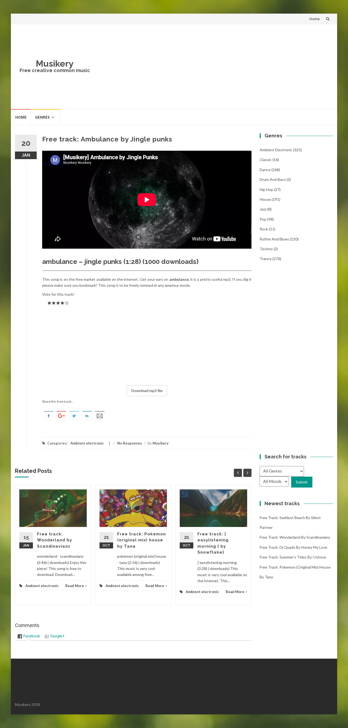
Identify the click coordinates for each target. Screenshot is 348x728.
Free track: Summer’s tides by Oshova (293, 557)
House (265, 199)
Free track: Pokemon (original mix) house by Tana (141, 540)
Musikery (55, 63)
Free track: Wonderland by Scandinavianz (54, 540)
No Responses (129, 443)
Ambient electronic (87, 443)
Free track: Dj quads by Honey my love (293, 547)
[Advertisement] (213, 66)
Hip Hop (266, 189)
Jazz (263, 209)
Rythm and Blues (274, 239)
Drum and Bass (273, 179)
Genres (42, 117)
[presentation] (29, 636)
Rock (264, 229)
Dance (265, 169)
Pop (263, 219)
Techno (266, 248)
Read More (74, 586)
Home (314, 18)
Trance (266, 258)
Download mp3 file (147, 390)
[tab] (29, 636)
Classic (266, 159)
